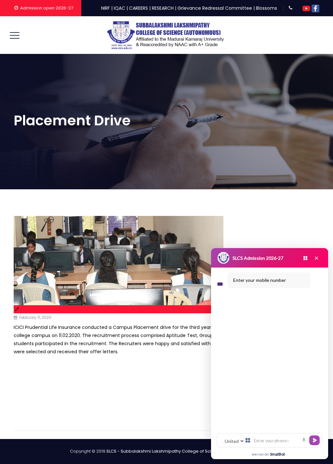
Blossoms (266, 8)
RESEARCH (163, 8)
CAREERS (138, 8)
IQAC (119, 8)
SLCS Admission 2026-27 (258, 258)
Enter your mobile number (259, 280)
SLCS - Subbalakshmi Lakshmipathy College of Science (164, 451)
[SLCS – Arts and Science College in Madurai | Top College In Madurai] (165, 35)
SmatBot (277, 454)
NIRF (105, 8)
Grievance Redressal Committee (215, 8)
